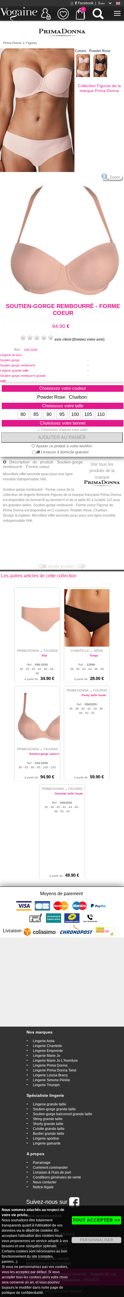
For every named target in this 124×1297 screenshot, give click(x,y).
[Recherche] (98, 14)
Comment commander (50, 1168)
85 (36, 414)
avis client (63, 339)
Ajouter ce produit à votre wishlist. (64, 446)
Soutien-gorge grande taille (54, 1109)
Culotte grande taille (49, 1129)
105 (88, 414)
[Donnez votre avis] (88, 339)
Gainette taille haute (69, 793)
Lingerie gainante (47, 1143)
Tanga (94, 655)
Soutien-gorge (10, 360)
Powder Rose (51, 397)
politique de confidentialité (22, 1293)
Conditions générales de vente (57, 1177)
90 (49, 414)
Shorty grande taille (48, 1124)
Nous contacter (45, 1182)
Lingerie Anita (44, 1041)
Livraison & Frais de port (52, 1172)
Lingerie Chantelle (47, 1046)
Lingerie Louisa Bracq (50, 1075)
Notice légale (43, 1187)
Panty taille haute (94, 695)
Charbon (78, 397)
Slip (44, 655)
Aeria (98, 650)
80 (23, 414)
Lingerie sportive (46, 1138)
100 (75, 414)
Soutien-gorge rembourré (17, 365)
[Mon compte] (46, 14)
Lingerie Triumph (46, 1085)
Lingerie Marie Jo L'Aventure (55, 1061)
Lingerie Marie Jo (46, 1056)
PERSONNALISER (96, 1240)
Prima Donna (12, 43)
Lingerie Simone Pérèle (51, 1080)
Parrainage (41, 1163)
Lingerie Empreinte (48, 1051)
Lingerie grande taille (14, 370)
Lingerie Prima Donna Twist (54, 1070)
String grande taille (48, 1119)
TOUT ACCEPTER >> (96, 1220)
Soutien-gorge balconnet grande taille (62, 1114)
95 (62, 414)
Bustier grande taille (48, 1134)
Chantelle (80, 650)
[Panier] (80, 14)
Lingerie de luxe (11, 355)
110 (101, 414)
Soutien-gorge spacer (44, 753)
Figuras (31, 43)
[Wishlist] (63, 14)
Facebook (85, 3)
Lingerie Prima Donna (50, 1065)
